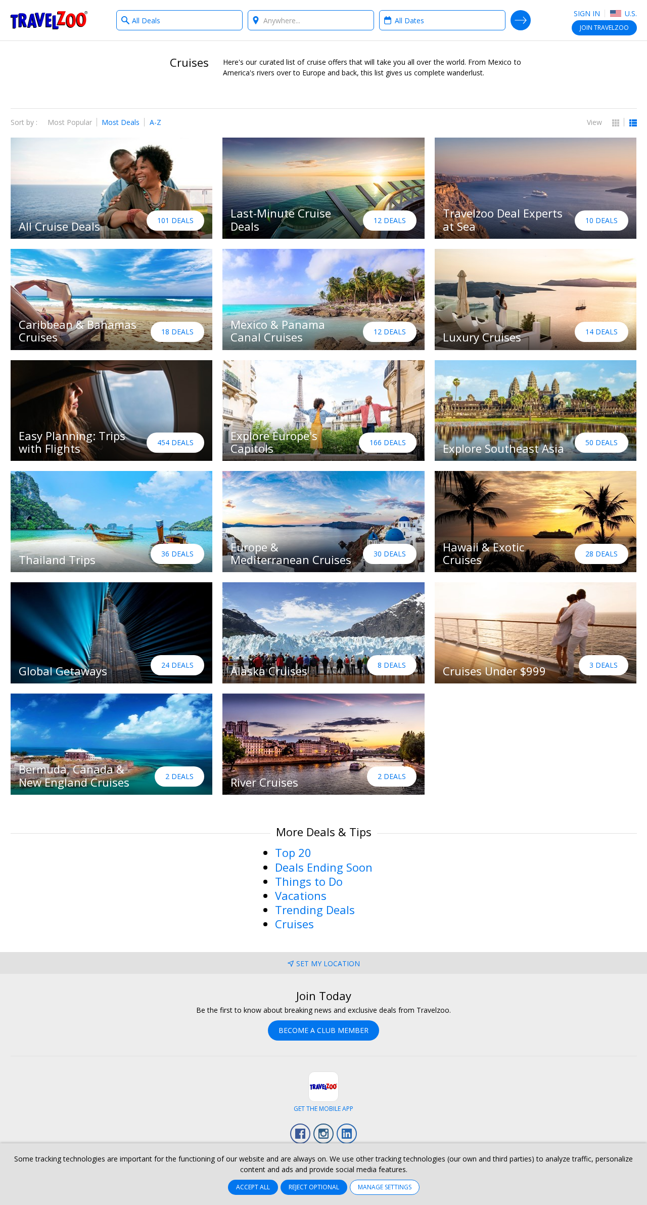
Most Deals (121, 122)
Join (604, 27)
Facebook (300, 1134)
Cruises (294, 923)
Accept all (253, 1187)
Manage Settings (384, 1187)
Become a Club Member (323, 1030)
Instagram (323, 1134)
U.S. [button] (630, 13)
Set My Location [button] (328, 963)
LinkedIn (347, 1134)
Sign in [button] (587, 13)
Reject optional (314, 1187)
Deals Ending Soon (324, 867)
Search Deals (521, 20)
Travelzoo (49, 20)
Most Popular (70, 122)
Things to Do (309, 881)
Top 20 (293, 852)
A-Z (155, 122)
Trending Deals (315, 909)
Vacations (301, 895)
